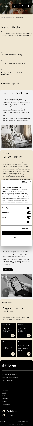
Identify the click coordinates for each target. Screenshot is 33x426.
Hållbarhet (5, 401)
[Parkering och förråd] (13, 354)
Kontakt (4, 393)
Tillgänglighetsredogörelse (22, 421)
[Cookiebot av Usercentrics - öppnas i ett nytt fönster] (20, 182)
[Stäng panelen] (30, 181)
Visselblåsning (3, 421)
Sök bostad (5, 390)
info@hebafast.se (13, 411)
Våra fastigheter (6, 404)
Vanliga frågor (5, 395)
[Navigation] (9, 365)
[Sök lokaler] (29, 354)
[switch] (29, 212)
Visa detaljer (25, 228)
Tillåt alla (16, 233)
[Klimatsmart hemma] (29, 335)
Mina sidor (18, 6)
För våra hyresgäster (9, 17)
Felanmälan (5, 398)
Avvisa (16, 243)
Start (2, 17)
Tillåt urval (16, 238)
